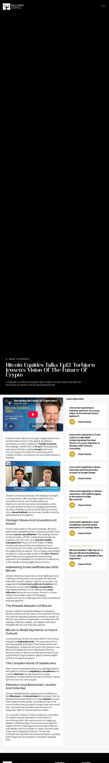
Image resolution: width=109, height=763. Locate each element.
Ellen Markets (51, 553)
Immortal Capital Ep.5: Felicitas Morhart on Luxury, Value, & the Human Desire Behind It (84, 411)
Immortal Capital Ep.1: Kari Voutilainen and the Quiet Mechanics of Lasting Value (84, 525)
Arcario (38, 446)
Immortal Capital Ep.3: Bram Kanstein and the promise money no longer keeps (84, 470)
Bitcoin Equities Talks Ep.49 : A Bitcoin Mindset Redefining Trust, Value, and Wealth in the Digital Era (86, 554)
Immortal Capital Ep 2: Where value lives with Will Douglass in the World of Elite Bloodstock (85, 495)
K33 (50, 542)
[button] (102, 6)
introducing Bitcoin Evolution (37, 584)
